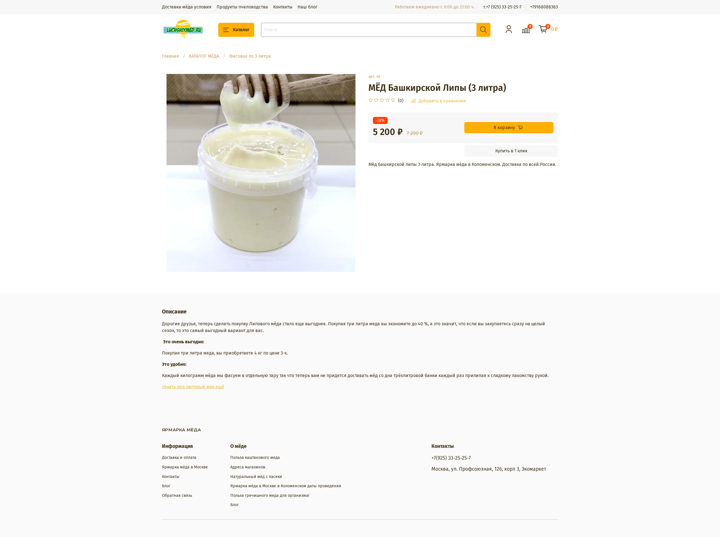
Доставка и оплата (179, 457)
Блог (166, 486)
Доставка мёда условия (187, 7)
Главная (170, 56)
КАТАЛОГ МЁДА (204, 56)
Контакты (282, 7)
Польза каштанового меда (255, 457)
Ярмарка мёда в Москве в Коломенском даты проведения (285, 486)
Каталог (241, 29)
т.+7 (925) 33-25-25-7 (502, 7)
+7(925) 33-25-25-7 (451, 458)
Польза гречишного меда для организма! (269, 495)
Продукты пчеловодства (242, 7)
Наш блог (308, 7)
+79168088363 (544, 7)
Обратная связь (177, 495)
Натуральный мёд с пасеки (256, 476)
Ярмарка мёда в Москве (185, 467)
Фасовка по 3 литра (250, 56)
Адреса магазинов (247, 467)
